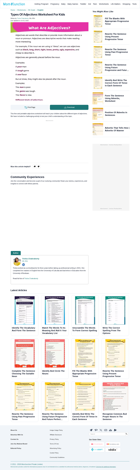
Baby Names (73, 4)
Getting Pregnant (41, 4)
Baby (63, 4)
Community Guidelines (57, 457)
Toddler (83, 4)
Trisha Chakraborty (30, 259)
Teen (95, 4)
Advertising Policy (55, 448)
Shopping (126, 4)
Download (71, 107)
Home (13, 10)
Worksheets (104, 4)
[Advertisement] (49, 136)
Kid (89, 4)
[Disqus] (49, 214)
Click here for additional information (106, 467)
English (40, 10)
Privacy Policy (54, 439)
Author (15, 253)
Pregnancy (54, 4)
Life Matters (115, 4)
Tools (134, 4)
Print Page (31, 107)
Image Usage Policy (56, 430)
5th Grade (31, 10)
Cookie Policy (54, 453)
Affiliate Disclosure (56, 435)
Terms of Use (54, 444)
